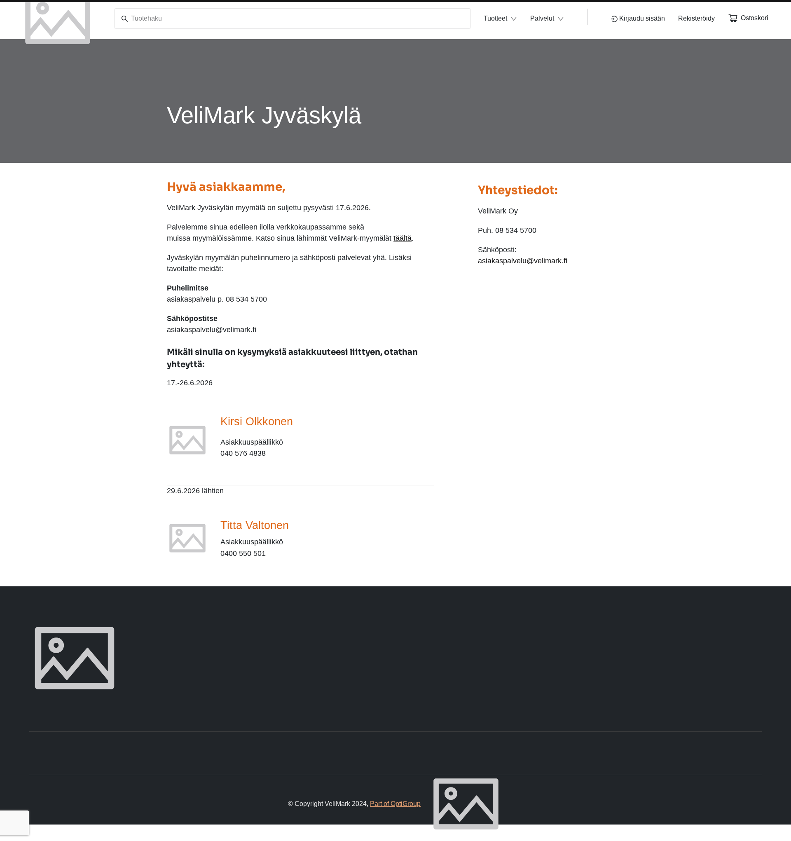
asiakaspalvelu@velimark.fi (522, 261)
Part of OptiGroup (395, 803)
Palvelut (542, 18)
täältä (402, 238)
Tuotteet (495, 18)
